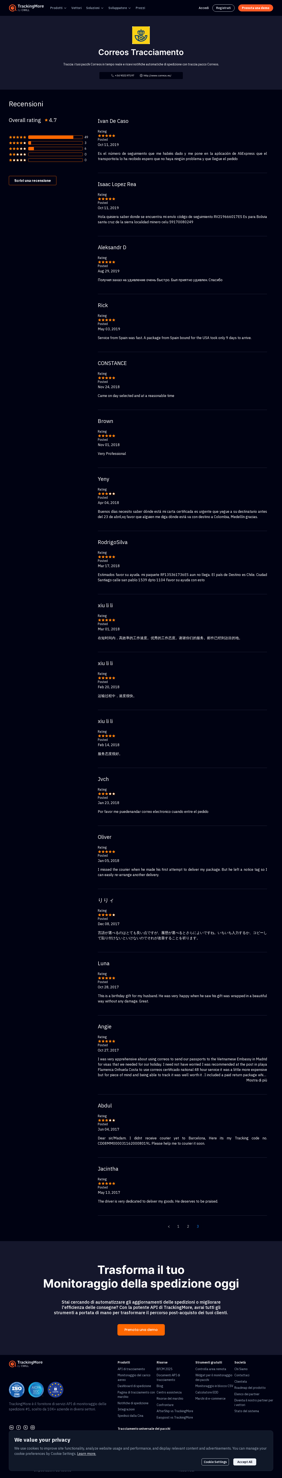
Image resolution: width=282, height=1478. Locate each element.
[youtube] (32, 1427)
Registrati (223, 8)
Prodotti (56, 8)
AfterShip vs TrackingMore (175, 1411)
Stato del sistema (246, 1411)
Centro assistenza (169, 1392)
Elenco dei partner (247, 1394)
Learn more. (86, 1453)
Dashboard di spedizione (134, 1386)
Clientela (240, 1382)
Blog (160, 1386)
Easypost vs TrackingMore (175, 1417)
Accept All (244, 1462)
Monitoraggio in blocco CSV (214, 1386)
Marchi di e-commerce (210, 1399)
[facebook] (18, 1427)
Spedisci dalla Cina (130, 1416)
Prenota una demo (141, 1329)
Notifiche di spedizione (133, 1403)
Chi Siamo (241, 1369)
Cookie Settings (215, 1462)
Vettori (76, 8)
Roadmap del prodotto (250, 1388)
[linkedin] (11, 1427)
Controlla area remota (210, 1369)
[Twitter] (25, 1427)
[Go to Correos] (141, 35)
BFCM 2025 (164, 1369)
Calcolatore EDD (206, 1392)
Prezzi (140, 8)
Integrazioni (126, 1409)
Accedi (204, 8)
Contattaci (241, 1375)
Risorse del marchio (170, 1399)
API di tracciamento (131, 1369)
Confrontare (165, 1405)
